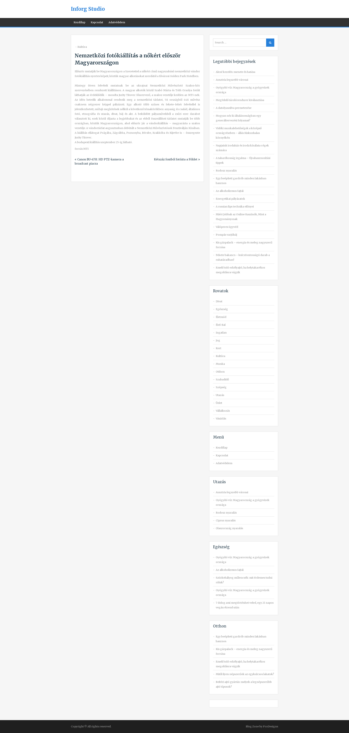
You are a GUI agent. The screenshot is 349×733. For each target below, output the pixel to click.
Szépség (221, 387)
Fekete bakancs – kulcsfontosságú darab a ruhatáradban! (243, 257)
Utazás (220, 395)
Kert (218, 348)
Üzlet (219, 403)
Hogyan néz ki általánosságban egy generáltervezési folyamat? (238, 118)
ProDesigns (270, 726)
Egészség (222, 309)
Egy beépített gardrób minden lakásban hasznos (241, 181)
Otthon (220, 371)
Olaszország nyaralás (229, 528)
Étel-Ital (221, 324)
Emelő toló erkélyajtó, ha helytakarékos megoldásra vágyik (240, 270)
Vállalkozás (223, 410)
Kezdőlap (79, 22)
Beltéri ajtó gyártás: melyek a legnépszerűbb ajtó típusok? (244, 684)
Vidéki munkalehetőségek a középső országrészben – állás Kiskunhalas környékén (239, 133)
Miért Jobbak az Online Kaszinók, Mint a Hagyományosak (241, 217)
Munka (220, 364)
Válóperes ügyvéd (227, 227)
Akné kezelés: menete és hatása (235, 72)
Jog (218, 340)
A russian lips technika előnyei (235, 206)
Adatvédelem (117, 22)
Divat (219, 301)
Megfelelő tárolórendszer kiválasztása (240, 100)
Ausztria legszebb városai (232, 79)
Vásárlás (221, 418)
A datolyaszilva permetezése (233, 108)
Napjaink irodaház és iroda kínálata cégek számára (242, 148)
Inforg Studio (88, 9)
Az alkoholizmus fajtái (230, 191)
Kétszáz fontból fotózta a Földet (175, 159)
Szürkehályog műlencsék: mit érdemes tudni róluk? (244, 580)
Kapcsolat (97, 22)
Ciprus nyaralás (226, 520)
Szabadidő (222, 379)
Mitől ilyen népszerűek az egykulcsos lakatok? (245, 674)
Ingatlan (221, 332)
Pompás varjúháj (226, 234)
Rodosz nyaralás (226, 170)
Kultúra (82, 47)
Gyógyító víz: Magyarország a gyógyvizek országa (242, 90)
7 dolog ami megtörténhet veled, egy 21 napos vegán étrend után (245, 605)
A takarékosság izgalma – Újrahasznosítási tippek (243, 160)
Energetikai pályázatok (230, 198)
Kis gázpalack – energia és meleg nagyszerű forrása (244, 245)
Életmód (221, 317)
